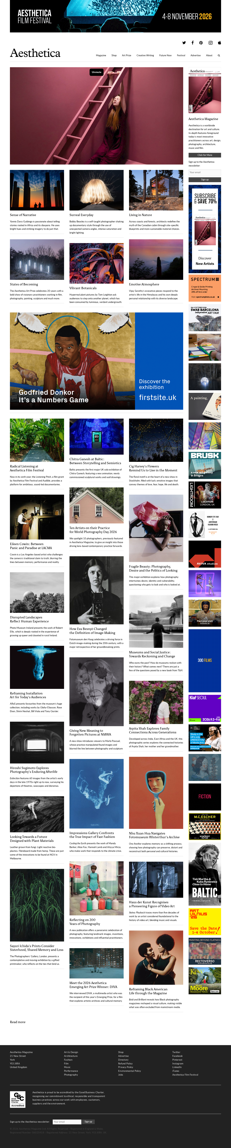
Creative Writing (145, 55)
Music (67, 1067)
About (209, 55)
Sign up (205, 179)
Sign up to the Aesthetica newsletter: (30, 1121)
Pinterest (177, 1059)
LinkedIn (177, 1067)
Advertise (196, 55)
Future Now (165, 55)
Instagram (177, 1063)
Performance (71, 1071)
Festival (181, 55)
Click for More (205, 155)
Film (66, 1063)
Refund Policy (125, 1063)
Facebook (177, 1056)
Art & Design (71, 1052)
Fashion (68, 1059)
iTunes (175, 1071)
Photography (71, 1074)
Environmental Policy (129, 1071)
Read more (17, 1022)
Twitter (176, 1052)
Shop (114, 55)
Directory (123, 1059)
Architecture (71, 1056)
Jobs (120, 1074)
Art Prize (126, 55)
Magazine (101, 55)
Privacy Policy (125, 1067)
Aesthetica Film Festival (185, 1074)
